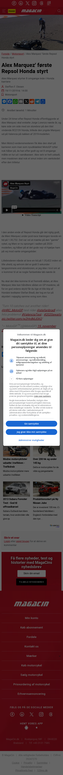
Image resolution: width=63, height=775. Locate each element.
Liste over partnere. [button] (42, 396)
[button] (31, 379)
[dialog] (31, 387)
